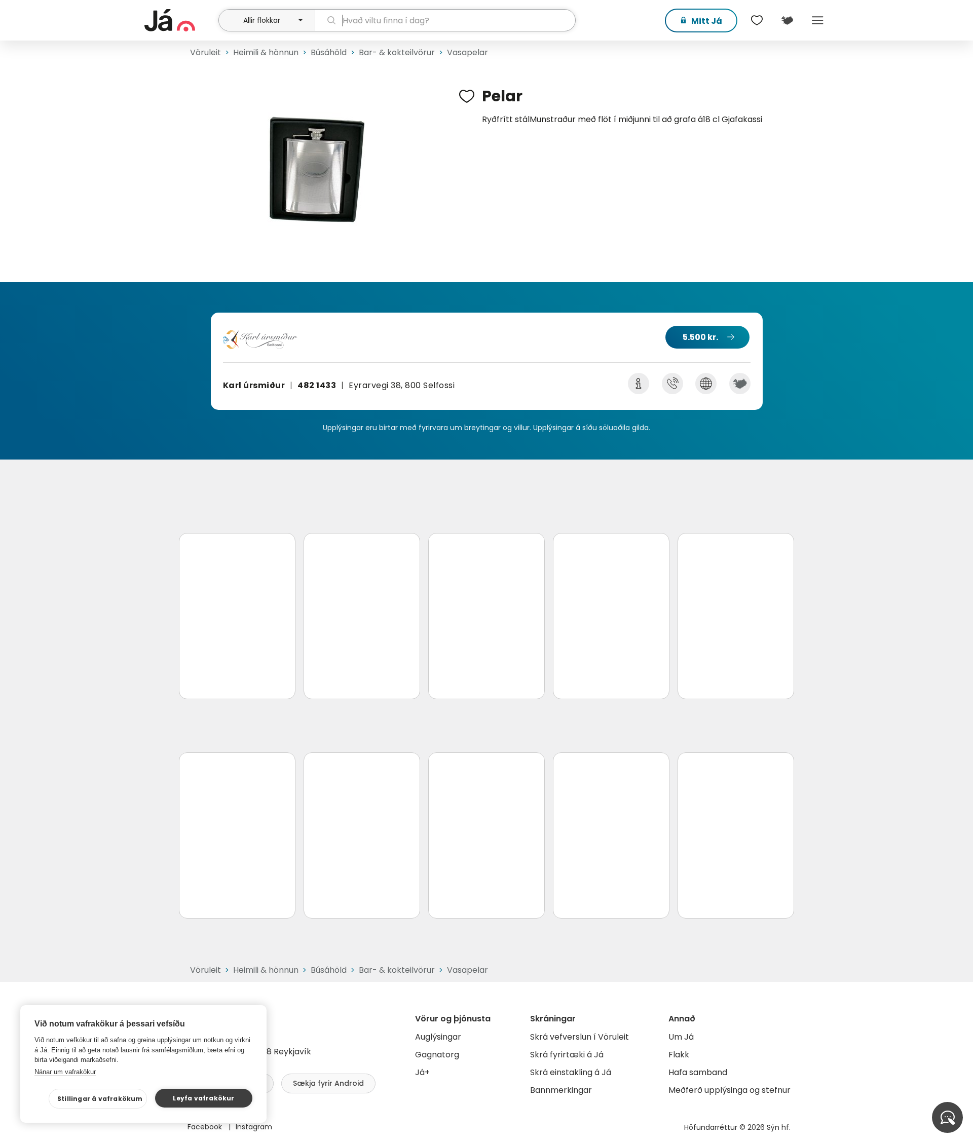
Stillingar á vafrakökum (100, 1098)
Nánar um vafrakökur (65, 1072)
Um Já (681, 1037)
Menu (817, 20)
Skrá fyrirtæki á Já (567, 1054)
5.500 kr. (700, 337)
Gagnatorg (437, 1054)
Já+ (422, 1072)
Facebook (206, 1127)
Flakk (678, 1054)
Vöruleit (205, 52)
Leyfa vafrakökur (203, 1098)
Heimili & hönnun (265, 52)
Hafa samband (697, 1072)
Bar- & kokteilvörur (397, 52)
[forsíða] (180, 20)
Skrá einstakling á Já (570, 1072)
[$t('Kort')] (787, 20)
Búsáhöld (329, 52)
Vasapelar (467, 52)
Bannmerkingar (561, 1090)
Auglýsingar (438, 1037)
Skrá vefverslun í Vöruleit (579, 1037)
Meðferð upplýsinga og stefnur (729, 1090)
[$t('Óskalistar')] (756, 20)
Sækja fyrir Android (328, 1083)
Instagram (254, 1127)
